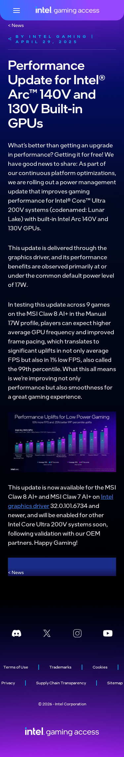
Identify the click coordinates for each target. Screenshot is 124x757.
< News (16, 25)
